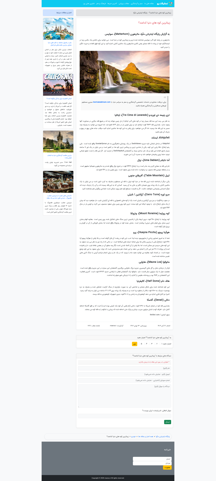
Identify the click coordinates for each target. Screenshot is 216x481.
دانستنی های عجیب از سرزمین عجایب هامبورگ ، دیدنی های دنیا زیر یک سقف (59, 197)
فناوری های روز (88, 3)
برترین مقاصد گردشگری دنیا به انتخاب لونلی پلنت (59, 156)
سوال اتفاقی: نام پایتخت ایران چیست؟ (156, 410)
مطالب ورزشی (124, 3)
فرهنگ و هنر (101, 3)
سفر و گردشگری (137, 3)
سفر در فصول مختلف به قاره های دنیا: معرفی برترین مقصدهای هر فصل (60, 44)
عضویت (167, 467)
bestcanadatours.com (101, 102)
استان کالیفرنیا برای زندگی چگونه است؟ (59, 98)
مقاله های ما (149, 3)
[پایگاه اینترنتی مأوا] (164, 3)
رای (134, 343)
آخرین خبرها (112, 3)
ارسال (168, 422)
